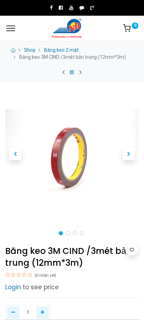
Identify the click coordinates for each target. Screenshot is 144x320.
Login (13, 287)
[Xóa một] (13, 312)
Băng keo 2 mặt (61, 50)
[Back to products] (72, 72)
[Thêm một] (42, 312)
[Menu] (11, 28)
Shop (30, 50)
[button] (15, 154)
